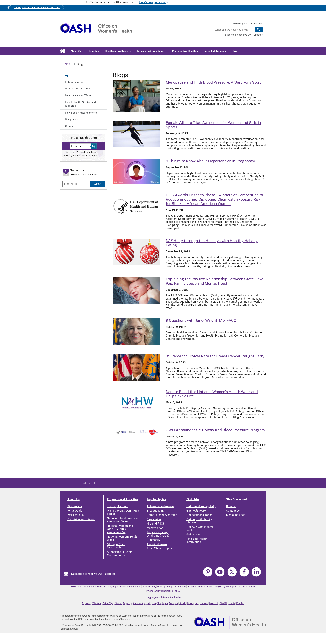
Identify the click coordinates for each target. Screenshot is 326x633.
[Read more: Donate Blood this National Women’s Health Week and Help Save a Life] (136, 403)
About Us (73, 499)
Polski (182, 603)
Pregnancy (71, 119)
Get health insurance (199, 515)
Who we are (74, 506)
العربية (147, 603)
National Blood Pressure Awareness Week (122, 520)
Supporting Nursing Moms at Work (119, 553)
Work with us (75, 515)
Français (173, 603)
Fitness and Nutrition (78, 88)
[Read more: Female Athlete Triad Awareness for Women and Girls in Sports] (136, 134)
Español (86, 603)
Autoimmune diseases (160, 506)
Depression (154, 519)
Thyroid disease (157, 544)
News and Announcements (81, 112)
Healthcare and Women (79, 95)
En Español (256, 23)
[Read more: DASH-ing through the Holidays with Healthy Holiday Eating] (136, 252)
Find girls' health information (196, 540)
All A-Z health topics (160, 548)
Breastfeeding (156, 510)
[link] (67, 573)
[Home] (96, 34)
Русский (138, 603)
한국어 (118, 603)
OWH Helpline (239, 23)
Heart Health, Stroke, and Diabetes (80, 104)
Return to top (90, 483)
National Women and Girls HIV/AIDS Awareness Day (120, 529)
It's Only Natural (117, 506)
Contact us (233, 510)
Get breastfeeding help (201, 506)
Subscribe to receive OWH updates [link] (93, 573)
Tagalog (127, 603)
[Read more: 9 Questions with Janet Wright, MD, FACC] (136, 331)
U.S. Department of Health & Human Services (37, 7)
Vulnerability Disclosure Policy (163, 591)
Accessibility (149, 586)
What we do (74, 510)
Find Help (192, 499)
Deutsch (213, 603)
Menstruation (155, 528)
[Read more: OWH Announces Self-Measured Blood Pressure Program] (136, 432)
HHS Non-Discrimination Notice (88, 586)
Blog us (231, 506)
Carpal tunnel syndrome (162, 515)
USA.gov (231, 586)
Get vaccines (194, 534)
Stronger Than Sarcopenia (116, 546)
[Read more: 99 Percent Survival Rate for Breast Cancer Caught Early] (136, 367)
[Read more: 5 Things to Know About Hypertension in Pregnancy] (136, 171)
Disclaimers (180, 586)
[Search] (259, 29)
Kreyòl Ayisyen (160, 603)
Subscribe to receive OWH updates (244, 34)
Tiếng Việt (108, 603)
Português (193, 603)
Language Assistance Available (124, 586)
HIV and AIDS (155, 523)
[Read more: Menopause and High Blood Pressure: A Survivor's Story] (136, 96)
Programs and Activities (122, 499)
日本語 (223, 603)
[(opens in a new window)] (208, 576)
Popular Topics (156, 499)
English (240, 603)
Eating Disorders (75, 81)
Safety (69, 126)
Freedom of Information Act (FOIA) (206, 586)
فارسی (231, 603)
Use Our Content (246, 586)
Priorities (94, 51)
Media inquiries (235, 515)
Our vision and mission (81, 519)
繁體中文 (96, 603)
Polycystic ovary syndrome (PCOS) (158, 534)
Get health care (196, 510)
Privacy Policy (164, 586)
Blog (234, 51)
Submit (97, 183)
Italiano (204, 603)
